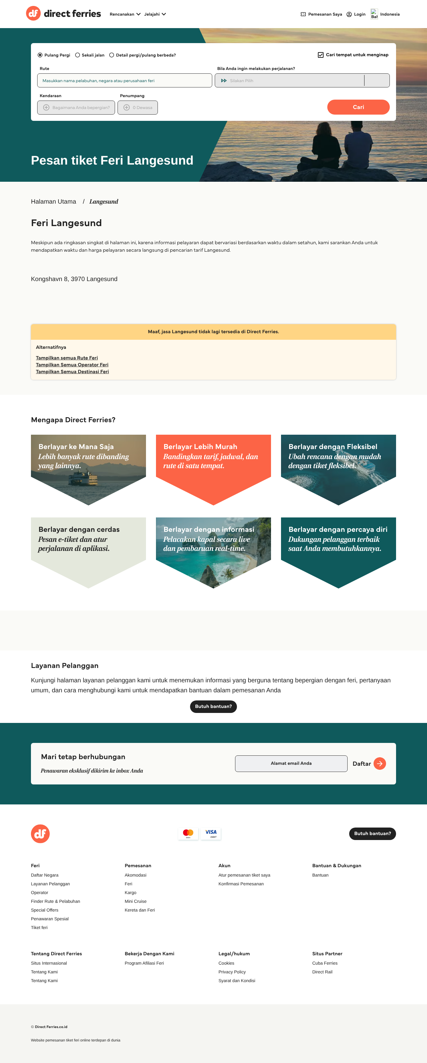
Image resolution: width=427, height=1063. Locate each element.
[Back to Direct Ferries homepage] (63, 14)
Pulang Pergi (57, 54)
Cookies (226, 963)
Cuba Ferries (325, 963)
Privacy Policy (232, 971)
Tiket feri (39, 927)
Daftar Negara (44, 875)
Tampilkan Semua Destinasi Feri (72, 371)
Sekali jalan (93, 54)
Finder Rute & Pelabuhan (55, 901)
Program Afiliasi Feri (144, 963)
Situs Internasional (49, 963)
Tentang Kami (44, 971)
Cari (358, 107)
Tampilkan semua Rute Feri (67, 358)
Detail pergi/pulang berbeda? (146, 54)
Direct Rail (322, 971)
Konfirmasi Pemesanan (241, 883)
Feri (128, 883)
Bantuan (320, 875)
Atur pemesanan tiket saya (244, 875)
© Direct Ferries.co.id (49, 1027)
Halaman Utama (53, 201)
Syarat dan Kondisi (237, 980)
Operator (39, 892)
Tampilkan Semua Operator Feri (72, 365)
